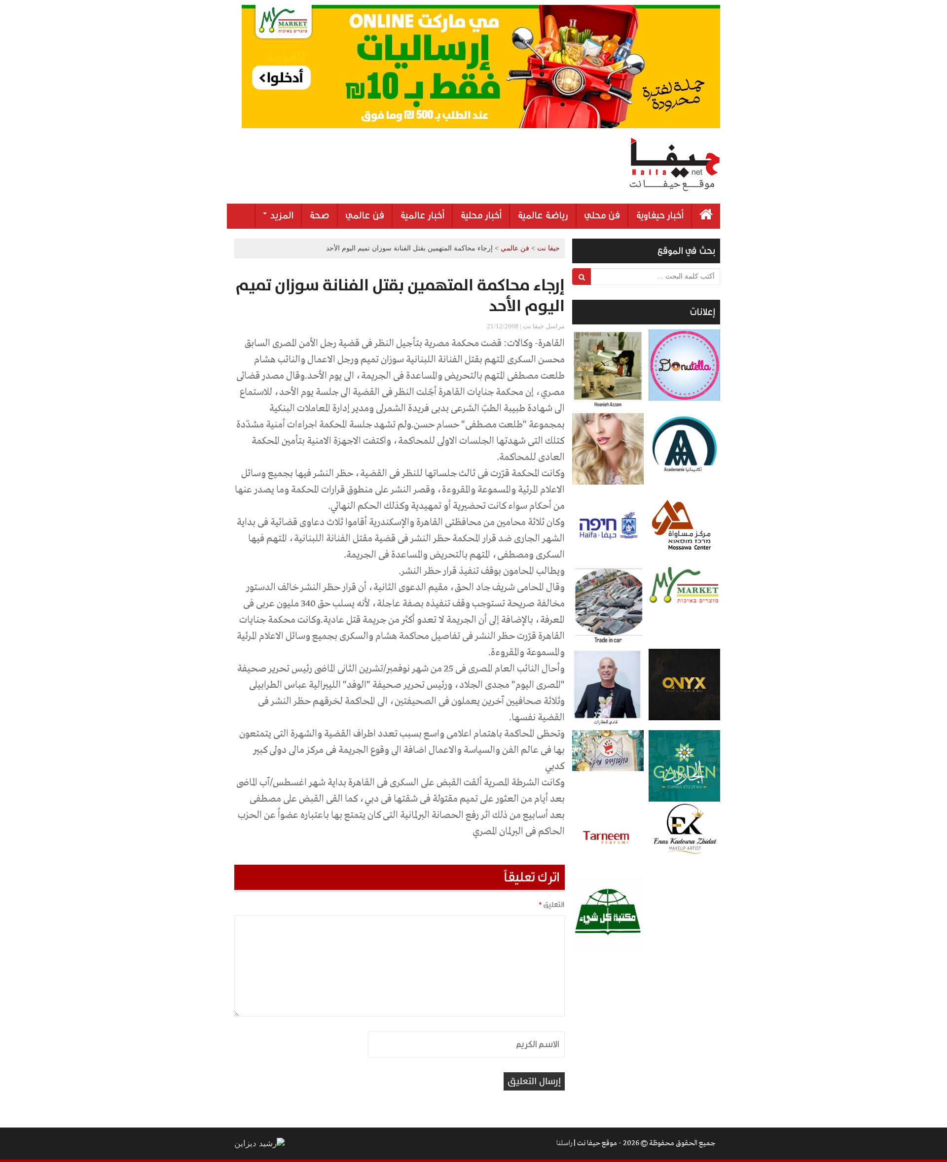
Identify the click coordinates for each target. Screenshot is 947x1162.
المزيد (280, 215)
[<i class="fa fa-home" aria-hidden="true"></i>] (706, 216)
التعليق (551, 905)
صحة (319, 215)
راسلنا (564, 1143)
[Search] (581, 276)
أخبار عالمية (422, 215)
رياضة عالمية (542, 215)
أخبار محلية (481, 215)
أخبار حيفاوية (660, 215)
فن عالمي (364, 215)
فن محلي (602, 215)
